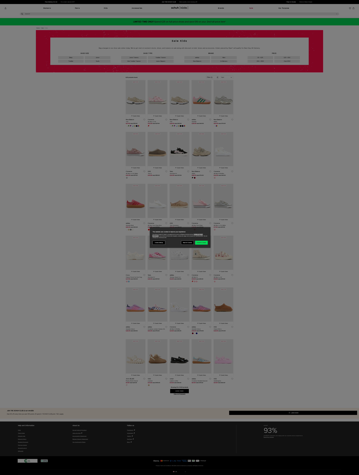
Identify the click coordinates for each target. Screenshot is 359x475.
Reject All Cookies (187, 242)
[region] (180, 237)
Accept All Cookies (201, 242)
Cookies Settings (159, 242)
